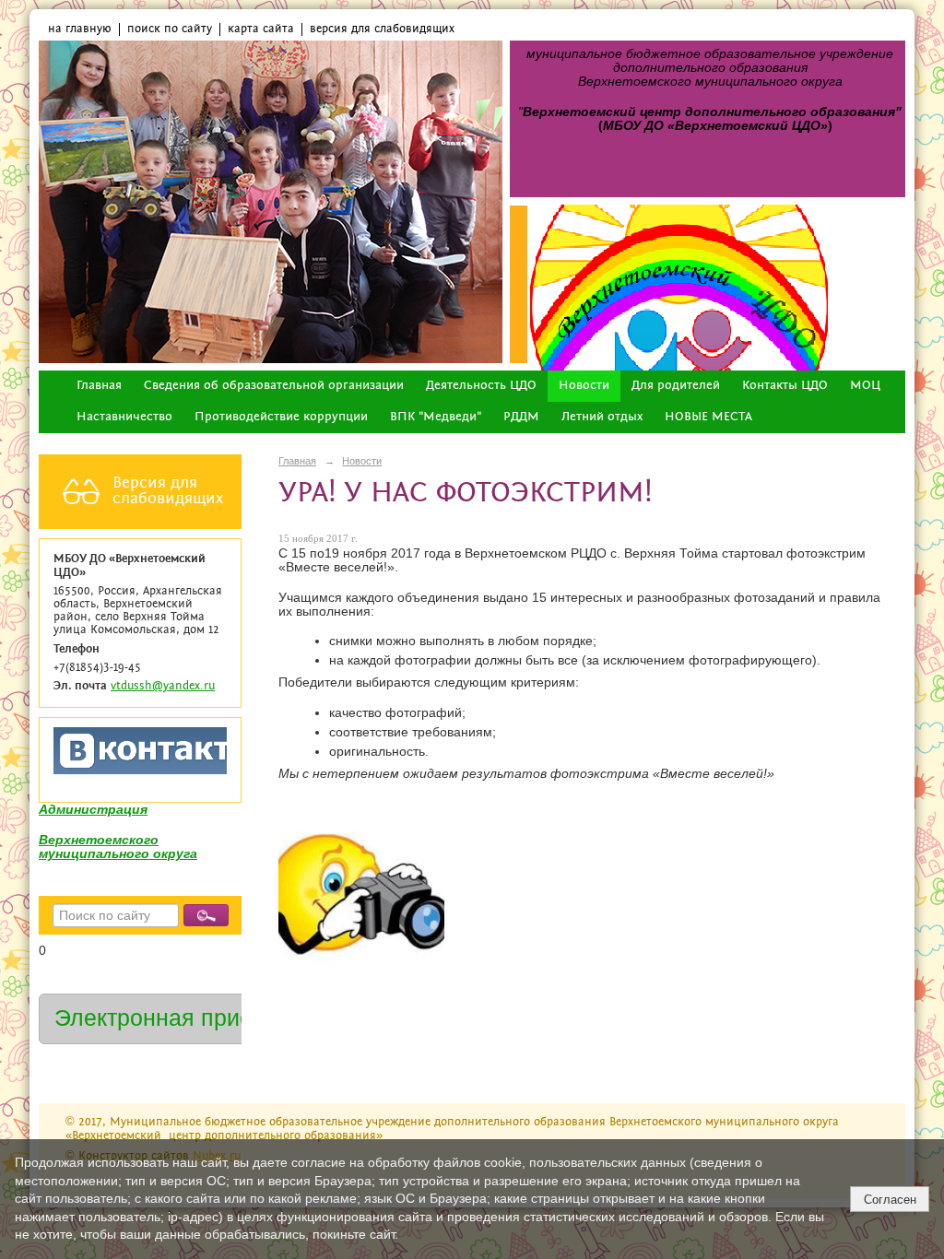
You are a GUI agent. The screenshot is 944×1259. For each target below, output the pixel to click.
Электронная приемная (180, 1018)
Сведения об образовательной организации (274, 386)
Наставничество (124, 417)
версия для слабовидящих (382, 29)
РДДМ (521, 417)
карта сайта (261, 29)
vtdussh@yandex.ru (163, 686)
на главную (80, 29)
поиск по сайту (169, 29)
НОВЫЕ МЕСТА (708, 417)
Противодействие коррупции (281, 417)
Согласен (890, 1199)
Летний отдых (602, 417)
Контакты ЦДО (785, 386)
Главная (99, 386)
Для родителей (675, 386)
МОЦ (865, 386)
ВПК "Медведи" (435, 417)
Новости (584, 386)
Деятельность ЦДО (481, 386)
